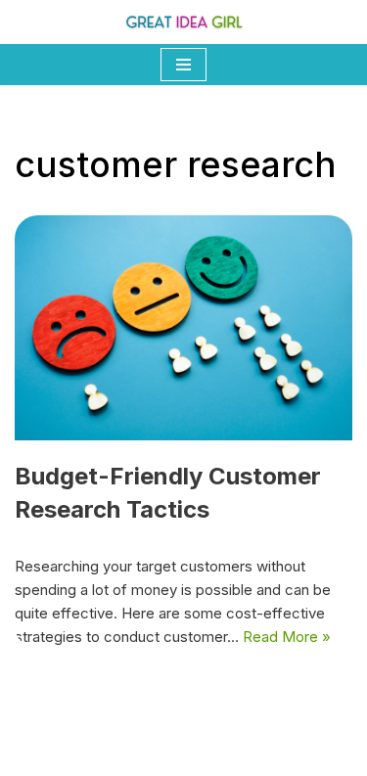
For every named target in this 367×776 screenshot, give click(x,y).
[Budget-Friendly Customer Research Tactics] (183, 327)
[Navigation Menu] (183, 64)
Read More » (287, 636)
